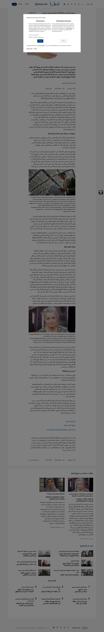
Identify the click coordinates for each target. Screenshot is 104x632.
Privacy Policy (69, 28)
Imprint (35, 49)
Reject (63, 41)
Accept (40, 41)
